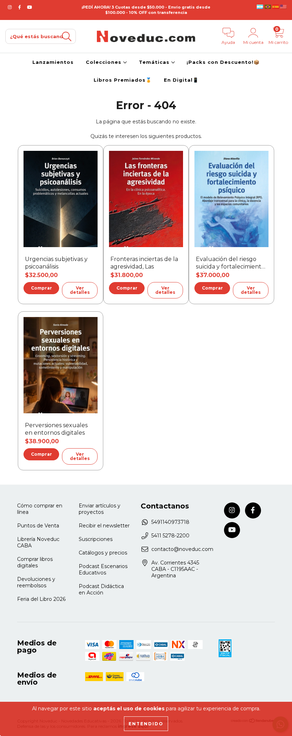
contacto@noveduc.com (182, 549)
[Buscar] (66, 36)
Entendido (146, 723)
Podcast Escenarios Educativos (103, 569)
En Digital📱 (181, 80)
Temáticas (155, 62)
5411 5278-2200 (170, 535)
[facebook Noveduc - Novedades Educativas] (20, 7)
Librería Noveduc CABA (38, 542)
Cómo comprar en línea (39, 508)
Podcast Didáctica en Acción (101, 589)
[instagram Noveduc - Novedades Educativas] (10, 7)
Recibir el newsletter (104, 525)
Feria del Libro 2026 (41, 599)
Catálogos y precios (103, 553)
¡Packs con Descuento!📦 (223, 62)
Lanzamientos (53, 62)
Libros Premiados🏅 (123, 80)
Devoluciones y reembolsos (36, 582)
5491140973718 (170, 522)
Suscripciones (96, 539)
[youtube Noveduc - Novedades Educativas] (30, 7)
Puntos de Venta (38, 525)
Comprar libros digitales (35, 562)
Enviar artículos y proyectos (99, 508)
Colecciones (104, 62)
